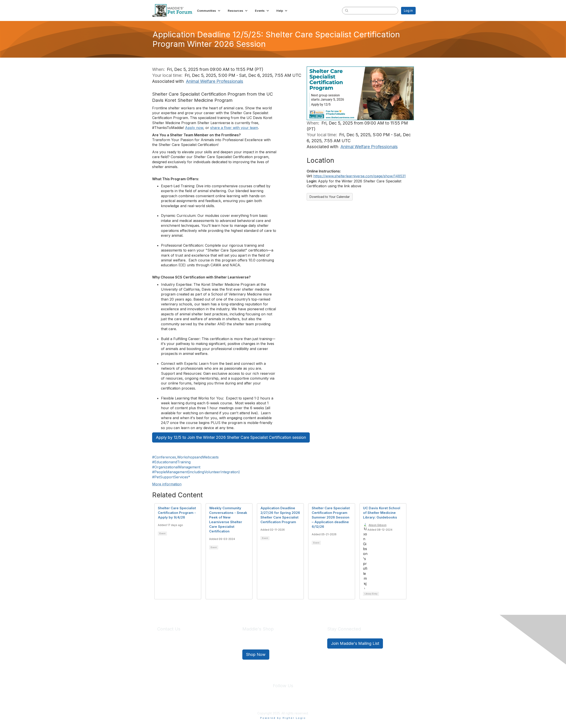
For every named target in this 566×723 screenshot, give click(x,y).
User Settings (315, 703)
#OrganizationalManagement (176, 467)
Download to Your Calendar (330, 197)
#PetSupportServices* (171, 477)
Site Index (248, 703)
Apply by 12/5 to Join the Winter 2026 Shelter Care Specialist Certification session (231, 437)
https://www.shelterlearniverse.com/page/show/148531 (359, 176)
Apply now (194, 127)
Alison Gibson (377, 525)
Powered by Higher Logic (283, 717)
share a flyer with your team (234, 127)
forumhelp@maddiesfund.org (188, 651)
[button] (209, 10)
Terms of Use (292, 703)
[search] (346, 10)
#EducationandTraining (171, 462)
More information (167, 484)
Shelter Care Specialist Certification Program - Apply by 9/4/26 (177, 512)
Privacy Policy (270, 703)
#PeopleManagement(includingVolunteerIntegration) (196, 472)
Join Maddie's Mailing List (355, 643)
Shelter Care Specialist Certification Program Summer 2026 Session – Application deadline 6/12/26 (331, 517)
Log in (408, 10)
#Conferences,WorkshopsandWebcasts (185, 457)
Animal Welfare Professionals (214, 81)
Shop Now (256, 654)
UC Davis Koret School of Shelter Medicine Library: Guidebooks (381, 512)
